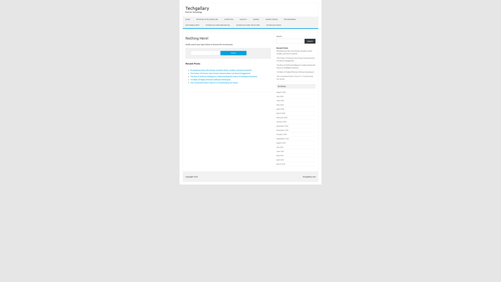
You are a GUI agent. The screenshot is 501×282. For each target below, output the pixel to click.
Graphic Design (271, 19)
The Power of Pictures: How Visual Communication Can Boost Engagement (220, 73)
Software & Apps (192, 25)
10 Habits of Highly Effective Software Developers (210, 80)
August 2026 (281, 92)
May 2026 (280, 105)
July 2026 (279, 96)
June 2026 (280, 100)
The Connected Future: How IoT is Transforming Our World (214, 83)
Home (187, 19)
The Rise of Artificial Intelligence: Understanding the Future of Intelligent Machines (223, 76)
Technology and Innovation (217, 25)
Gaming (256, 19)
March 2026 (280, 113)
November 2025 (282, 130)
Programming (290, 19)
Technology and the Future (248, 25)
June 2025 (280, 151)
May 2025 (280, 155)
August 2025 (281, 143)
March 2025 (280, 164)
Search (279, 36)
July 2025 (279, 147)
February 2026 (281, 117)
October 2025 (281, 134)
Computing (228, 19)
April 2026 (280, 109)
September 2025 (282, 139)
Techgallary (197, 8)
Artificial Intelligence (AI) (207, 19)
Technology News (273, 25)
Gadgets (243, 19)
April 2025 (280, 160)
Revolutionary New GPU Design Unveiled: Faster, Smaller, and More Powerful (221, 70)
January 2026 (281, 122)
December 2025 (282, 126)
